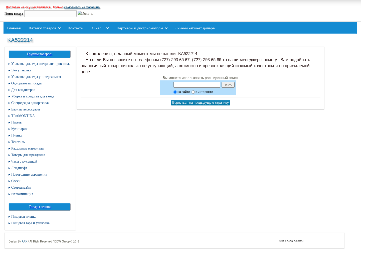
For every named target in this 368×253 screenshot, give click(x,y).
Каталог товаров (42, 27)
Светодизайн (21, 187)
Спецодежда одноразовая (30, 103)
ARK (24, 241)
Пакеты (16, 122)
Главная (14, 27)
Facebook (308, 240)
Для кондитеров (23, 90)
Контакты (75, 27)
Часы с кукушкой (24, 161)
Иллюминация (22, 194)
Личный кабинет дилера (195, 27)
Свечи (16, 181)
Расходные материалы (27, 148)
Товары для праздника (28, 155)
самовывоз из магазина (82, 7)
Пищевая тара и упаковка (30, 223)
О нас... (98, 27)
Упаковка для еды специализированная (40, 64)
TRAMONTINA (23, 116)
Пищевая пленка (23, 216)
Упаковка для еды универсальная (36, 77)
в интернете (204, 91)
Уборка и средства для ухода (32, 96)
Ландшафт (19, 168)
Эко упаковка (21, 70)
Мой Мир (336, 240)
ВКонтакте (322, 240)
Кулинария (19, 129)
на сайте (183, 91)
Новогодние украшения (29, 174)
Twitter (315, 240)
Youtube (329, 240)
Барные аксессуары (25, 109)
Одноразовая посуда (26, 83)
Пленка (16, 135)
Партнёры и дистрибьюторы (140, 27)
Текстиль (18, 142)
